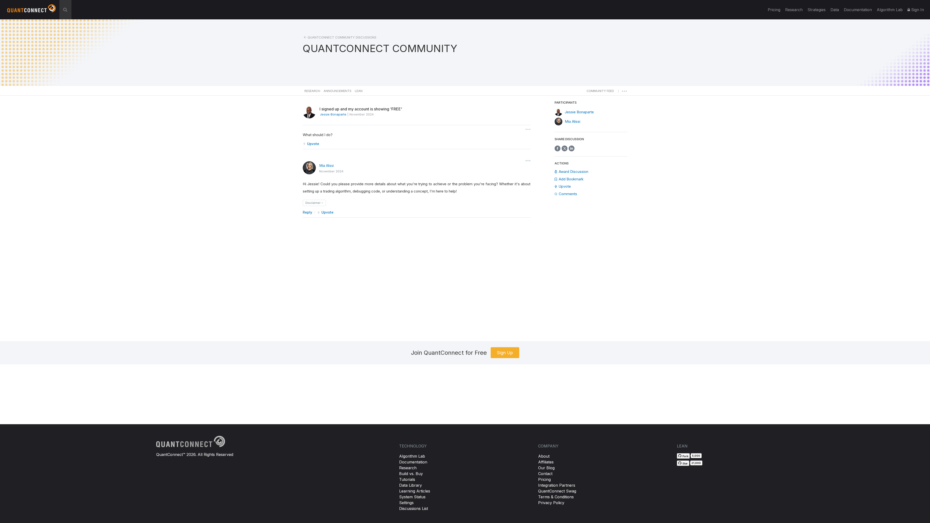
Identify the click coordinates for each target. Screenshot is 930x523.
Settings (406, 502)
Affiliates (546, 462)
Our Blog (546, 467)
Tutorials (407, 479)
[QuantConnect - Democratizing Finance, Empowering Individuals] (31, 10)
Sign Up (505, 352)
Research (794, 9)
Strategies (816, 9)
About (544, 456)
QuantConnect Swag (557, 491)
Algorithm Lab (412, 456)
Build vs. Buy (411, 473)
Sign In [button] (917, 9)
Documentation (413, 462)
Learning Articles (414, 491)
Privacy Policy (551, 502)
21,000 (696, 463)
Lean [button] (359, 91)
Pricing (774, 9)
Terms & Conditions (556, 496)
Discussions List (413, 508)
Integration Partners (556, 485)
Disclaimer (313, 203)
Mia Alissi (326, 165)
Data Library (410, 485)
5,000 (696, 455)
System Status (412, 496)
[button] (600, 92)
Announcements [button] (337, 91)
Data (834, 9)
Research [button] (312, 91)
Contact (545, 473)
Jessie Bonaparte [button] (333, 114)
